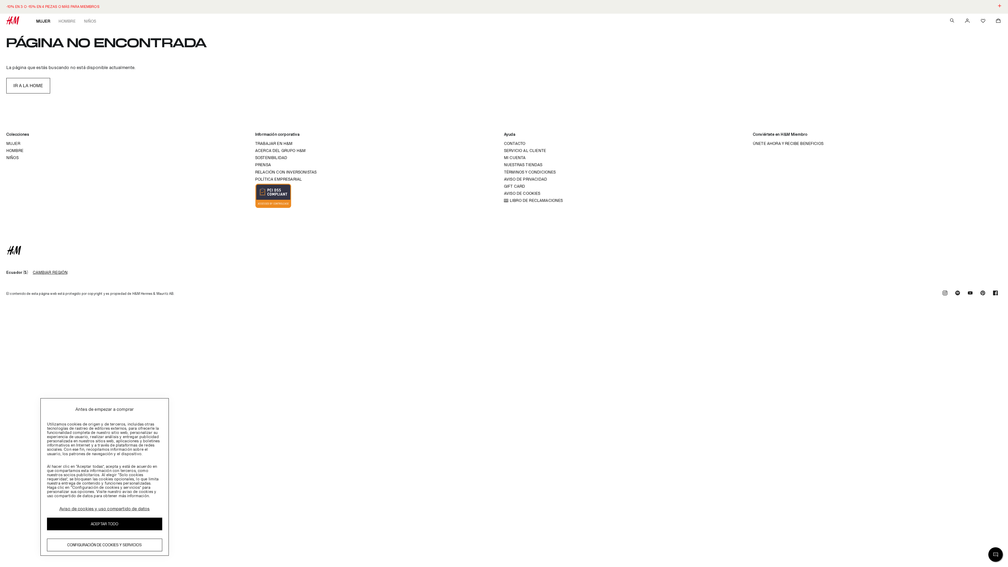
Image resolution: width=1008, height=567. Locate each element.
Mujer (43, 21)
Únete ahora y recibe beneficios (788, 143)
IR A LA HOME (28, 85)
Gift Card (514, 186)
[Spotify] (957, 294)
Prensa (263, 164)
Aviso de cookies (522, 193)
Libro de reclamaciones (536, 200)
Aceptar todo (104, 524)
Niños (90, 21)
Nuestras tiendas (523, 164)
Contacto (514, 143)
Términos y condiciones (530, 172)
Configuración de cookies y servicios (104, 545)
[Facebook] (995, 294)
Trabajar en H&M (273, 143)
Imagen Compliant (273, 196)
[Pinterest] (983, 294)
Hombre (67, 21)
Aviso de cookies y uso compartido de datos (104, 508)
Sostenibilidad (271, 157)
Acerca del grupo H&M (280, 150)
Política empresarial (278, 179)
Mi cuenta (515, 157)
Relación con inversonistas (286, 172)
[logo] (504, 250)
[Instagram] (945, 294)
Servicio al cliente (525, 150)
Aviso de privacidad (525, 179)
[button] (504, 7)
